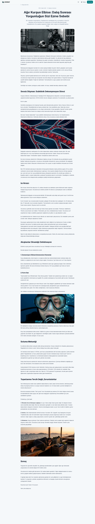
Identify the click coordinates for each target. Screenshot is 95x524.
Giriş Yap (90, 2)
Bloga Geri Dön (25, 4)
